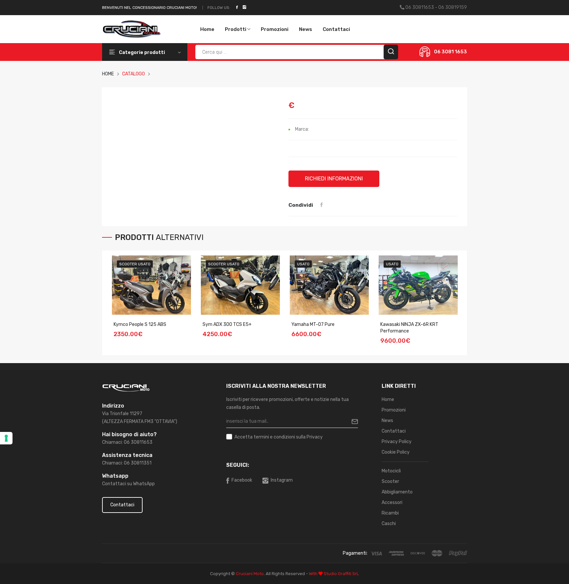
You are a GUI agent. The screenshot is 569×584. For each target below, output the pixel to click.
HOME (108, 74)
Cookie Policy (396, 452)
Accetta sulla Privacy (278, 437)
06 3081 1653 (450, 52)
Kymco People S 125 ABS (140, 324)
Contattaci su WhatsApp (128, 484)
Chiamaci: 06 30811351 (126, 463)
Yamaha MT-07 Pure (313, 324)
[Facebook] (236, 8)
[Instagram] (244, 8)
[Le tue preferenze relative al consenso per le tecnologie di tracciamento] (6, 438)
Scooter (390, 481)
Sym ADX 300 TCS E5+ (227, 324)
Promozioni (274, 29)
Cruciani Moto (250, 573)
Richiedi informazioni (334, 178)
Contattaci (336, 29)
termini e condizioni (274, 437)
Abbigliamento (397, 492)
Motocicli (391, 471)
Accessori (392, 502)
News (305, 29)
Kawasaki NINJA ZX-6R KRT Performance (409, 328)
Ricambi (390, 513)
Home (207, 29)
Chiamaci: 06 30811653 (127, 442)
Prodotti (236, 29)
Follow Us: (218, 7)
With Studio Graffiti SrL (334, 573)
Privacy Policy (397, 441)
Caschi (389, 523)
